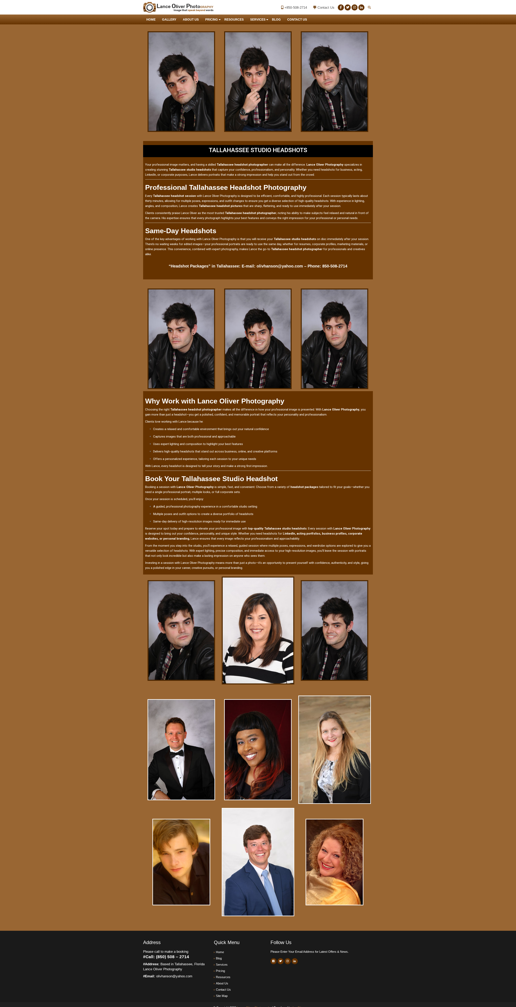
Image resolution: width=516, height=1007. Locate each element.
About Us (191, 19)
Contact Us (325, 7)
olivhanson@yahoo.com (280, 266)
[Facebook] (341, 7)
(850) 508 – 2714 (172, 956)
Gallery (169, 19)
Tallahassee (227, 266)
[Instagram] (355, 7)
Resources (234, 19)
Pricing (211, 19)
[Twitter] (348, 7)
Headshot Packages (189, 266)
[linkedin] (361, 7)
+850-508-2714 (295, 7)
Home (151, 19)
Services (257, 19)
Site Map (222, 996)
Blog (276, 19)
